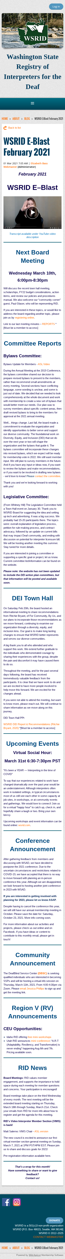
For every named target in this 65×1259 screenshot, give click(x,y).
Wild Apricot (35, 1255)
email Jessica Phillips (32, 988)
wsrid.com (24, 825)
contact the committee (47, 476)
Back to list (14, 127)
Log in (56, 6)
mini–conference (40, 1040)
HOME (5, 118)
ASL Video (44, 364)
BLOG (27, 118)
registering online (24, 317)
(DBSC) (42, 973)
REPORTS (48, 323)
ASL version (41, 1131)
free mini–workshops (39, 1037)
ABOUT (16, 118)
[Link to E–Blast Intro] (32, 227)
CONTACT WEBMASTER (48, 1236)
